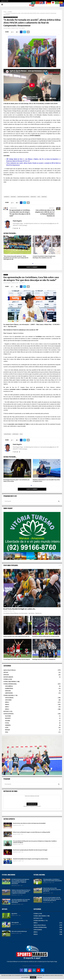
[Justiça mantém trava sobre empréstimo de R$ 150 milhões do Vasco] (18, 625)
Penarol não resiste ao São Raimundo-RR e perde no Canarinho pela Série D (52, 889)
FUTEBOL (5, 17)
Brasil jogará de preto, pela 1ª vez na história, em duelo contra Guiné (16, 480)
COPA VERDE (8, 700)
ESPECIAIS (6, 674)
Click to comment (32, 267)
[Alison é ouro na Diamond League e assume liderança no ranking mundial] (8, 834)
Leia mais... (40, 977)
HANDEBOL (8, 725)
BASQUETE (8, 718)
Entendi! (33, 977)
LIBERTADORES (9, 693)
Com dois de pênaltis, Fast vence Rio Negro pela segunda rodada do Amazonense (21, 901)
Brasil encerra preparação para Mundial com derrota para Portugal (30, 850)
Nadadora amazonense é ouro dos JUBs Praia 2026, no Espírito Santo (46, 480)
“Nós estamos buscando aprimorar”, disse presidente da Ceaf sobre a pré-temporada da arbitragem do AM (16, 257)
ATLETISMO (8, 716)
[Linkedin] (34, 970)
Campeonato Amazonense (23, 196)
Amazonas (13, 196)
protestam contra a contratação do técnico (22, 389)
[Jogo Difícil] (6, 916)
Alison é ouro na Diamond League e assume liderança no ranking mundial (31, 832)
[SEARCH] (58, 501)
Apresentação (7, 434)
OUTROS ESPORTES (9, 713)
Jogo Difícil (14, 913)
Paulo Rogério (8, 28)
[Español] (61, 2)
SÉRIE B (7, 704)
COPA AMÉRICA (9, 686)
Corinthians (38, 336)
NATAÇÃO (7, 729)
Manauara (44, 196)
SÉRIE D (7, 709)
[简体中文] (37, 2)
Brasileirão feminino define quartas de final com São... (46, 636)
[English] (41, 2)
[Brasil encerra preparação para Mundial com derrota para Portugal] (8, 852)
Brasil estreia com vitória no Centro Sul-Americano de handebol (29, 823)
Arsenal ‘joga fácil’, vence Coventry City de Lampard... (17, 659)
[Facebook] (21, 970)
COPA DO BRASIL (9, 697)
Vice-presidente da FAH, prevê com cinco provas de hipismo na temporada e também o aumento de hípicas (35, 841)
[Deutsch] (49, 2)
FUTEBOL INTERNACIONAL (10, 684)
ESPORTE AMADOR (8, 677)
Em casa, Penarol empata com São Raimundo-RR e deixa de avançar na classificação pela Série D (52, 899)
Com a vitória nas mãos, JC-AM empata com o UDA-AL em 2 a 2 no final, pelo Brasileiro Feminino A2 (45, 213)
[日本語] (53, 2)
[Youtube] (38, 970)
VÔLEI (6, 732)
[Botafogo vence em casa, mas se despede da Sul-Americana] (46, 648)
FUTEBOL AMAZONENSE (12, 17)
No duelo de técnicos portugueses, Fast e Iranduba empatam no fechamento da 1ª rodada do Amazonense (20, 881)
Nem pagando (15, 922)
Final (39, 196)
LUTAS (6, 727)
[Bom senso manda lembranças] (6, 933)
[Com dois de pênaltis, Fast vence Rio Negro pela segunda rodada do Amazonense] (6, 902)
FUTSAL (7, 723)
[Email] (42, 970)
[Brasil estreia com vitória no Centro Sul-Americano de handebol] (8, 825)
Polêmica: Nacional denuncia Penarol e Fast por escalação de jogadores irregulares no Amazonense (21, 891)
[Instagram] (30, 970)
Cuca (21, 434)
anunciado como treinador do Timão (18, 424)
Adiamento (6, 196)
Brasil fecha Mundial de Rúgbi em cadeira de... (20, 609)
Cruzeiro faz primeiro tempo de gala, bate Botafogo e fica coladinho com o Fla (44, 257)
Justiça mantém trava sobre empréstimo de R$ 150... (17, 636)
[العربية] (34, 2)
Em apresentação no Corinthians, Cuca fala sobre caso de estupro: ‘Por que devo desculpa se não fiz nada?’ (19, 213)
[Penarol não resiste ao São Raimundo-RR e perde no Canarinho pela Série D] (38, 890)
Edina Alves (33, 196)
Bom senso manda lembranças (19, 931)
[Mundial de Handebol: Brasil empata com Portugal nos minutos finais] (8, 861)
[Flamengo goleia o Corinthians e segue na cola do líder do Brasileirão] (38, 881)
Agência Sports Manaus (10, 670)
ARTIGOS (6, 672)
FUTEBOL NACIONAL (9, 695)
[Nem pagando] (6, 924)
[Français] (45, 2)
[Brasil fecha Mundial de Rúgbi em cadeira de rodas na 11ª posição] (32, 588)
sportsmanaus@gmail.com (35, 965)
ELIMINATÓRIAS (9, 688)
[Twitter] (25, 970)
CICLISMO (7, 720)
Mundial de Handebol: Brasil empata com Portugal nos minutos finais (30, 859)
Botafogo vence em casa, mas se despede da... (44, 659)
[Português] (57, 2)
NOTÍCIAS (5, 274)
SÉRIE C (7, 706)
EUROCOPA (8, 690)
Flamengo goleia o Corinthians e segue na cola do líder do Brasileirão (52, 880)
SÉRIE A (7, 702)
